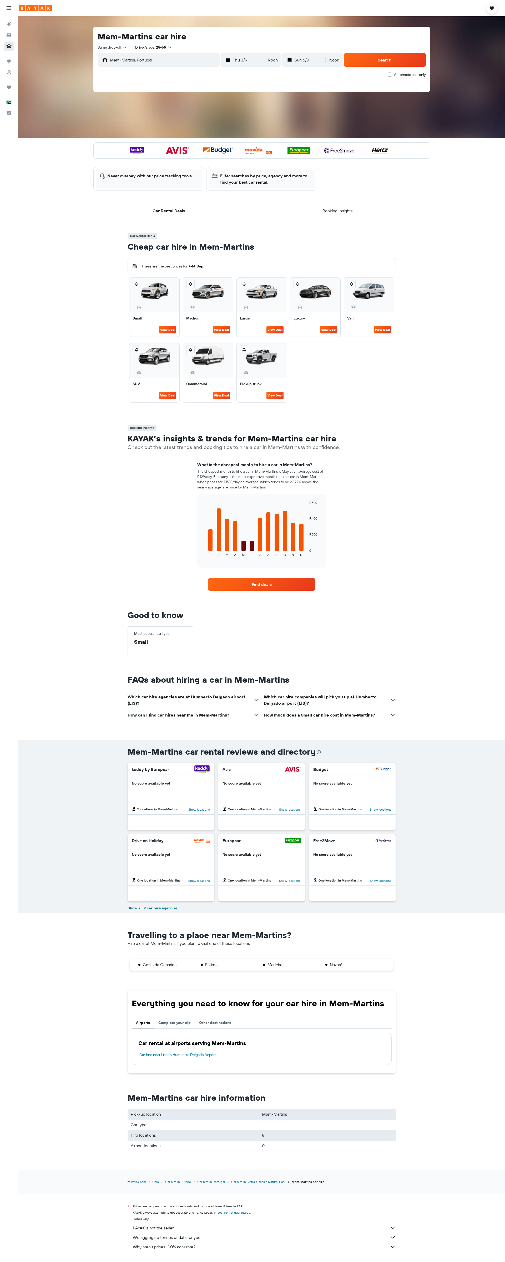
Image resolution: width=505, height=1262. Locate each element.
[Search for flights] (9, 24)
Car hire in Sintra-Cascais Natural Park (258, 1182)
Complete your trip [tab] (174, 1022)
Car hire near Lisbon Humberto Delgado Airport (177, 1054)
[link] (261, 584)
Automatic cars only (410, 74)
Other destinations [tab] (215, 1022)
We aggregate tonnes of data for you (166, 1237)
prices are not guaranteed (232, 1212)
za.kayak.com (137, 1182)
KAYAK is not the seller (153, 1227)
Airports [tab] (143, 1022)
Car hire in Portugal (211, 1182)
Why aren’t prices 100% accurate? (164, 1246)
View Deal (167, 330)
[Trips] (9, 87)
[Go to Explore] (9, 61)
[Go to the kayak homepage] (35, 8)
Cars (155, 1182)
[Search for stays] (9, 35)
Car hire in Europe (178, 1182)
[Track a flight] (9, 72)
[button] (9, 8)
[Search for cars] (9, 46)
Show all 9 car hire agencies (153, 908)
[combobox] (112, 47)
